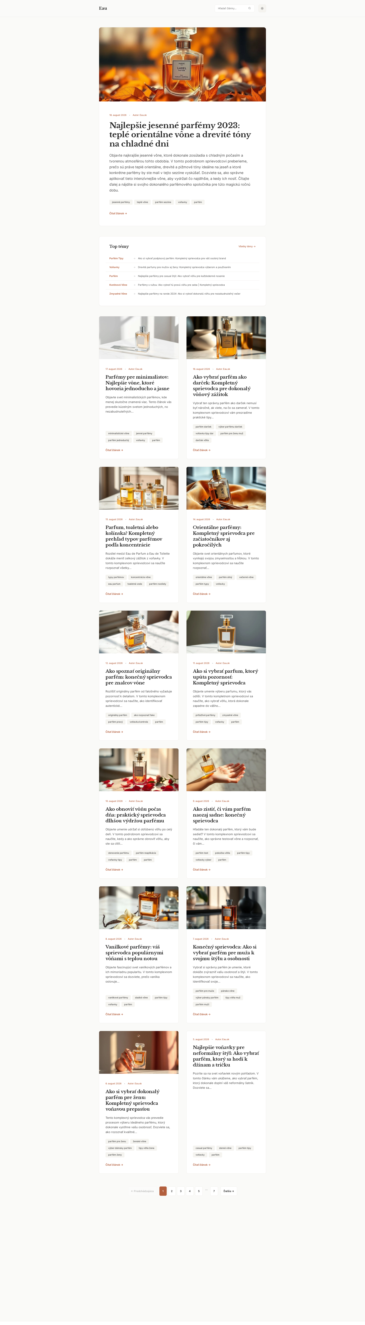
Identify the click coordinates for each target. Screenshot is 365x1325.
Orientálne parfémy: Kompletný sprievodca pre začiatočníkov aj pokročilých (224, 536)
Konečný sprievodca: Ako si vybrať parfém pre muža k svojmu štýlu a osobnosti (225, 952)
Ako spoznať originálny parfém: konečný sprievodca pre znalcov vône (139, 677)
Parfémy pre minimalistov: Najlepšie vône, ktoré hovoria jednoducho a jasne (137, 383)
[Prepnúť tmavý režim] (262, 8)
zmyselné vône (118, 293)
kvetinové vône (118, 284)
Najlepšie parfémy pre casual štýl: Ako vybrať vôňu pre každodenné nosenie (181, 276)
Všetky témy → (247, 246)
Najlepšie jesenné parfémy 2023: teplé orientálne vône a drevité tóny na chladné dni (180, 135)
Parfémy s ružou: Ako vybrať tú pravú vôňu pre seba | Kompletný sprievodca (181, 284)
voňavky (114, 267)
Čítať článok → (118, 213)
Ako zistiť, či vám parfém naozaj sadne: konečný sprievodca (222, 815)
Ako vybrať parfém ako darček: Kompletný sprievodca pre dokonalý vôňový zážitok (222, 385)
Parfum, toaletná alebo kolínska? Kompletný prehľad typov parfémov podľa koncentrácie (134, 536)
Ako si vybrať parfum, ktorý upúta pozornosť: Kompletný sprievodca (225, 677)
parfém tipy (116, 258)
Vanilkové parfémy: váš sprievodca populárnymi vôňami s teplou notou (134, 952)
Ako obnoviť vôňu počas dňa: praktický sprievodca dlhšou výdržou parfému (136, 815)
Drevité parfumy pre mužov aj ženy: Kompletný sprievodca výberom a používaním (184, 267)
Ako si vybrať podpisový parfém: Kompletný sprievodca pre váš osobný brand (182, 258)
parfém (113, 276)
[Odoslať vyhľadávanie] (249, 8)
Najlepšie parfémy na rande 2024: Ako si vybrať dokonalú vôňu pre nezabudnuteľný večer (189, 293)
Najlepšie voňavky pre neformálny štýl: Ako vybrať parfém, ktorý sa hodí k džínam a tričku (226, 1056)
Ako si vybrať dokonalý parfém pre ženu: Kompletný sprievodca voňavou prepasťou (132, 1100)
